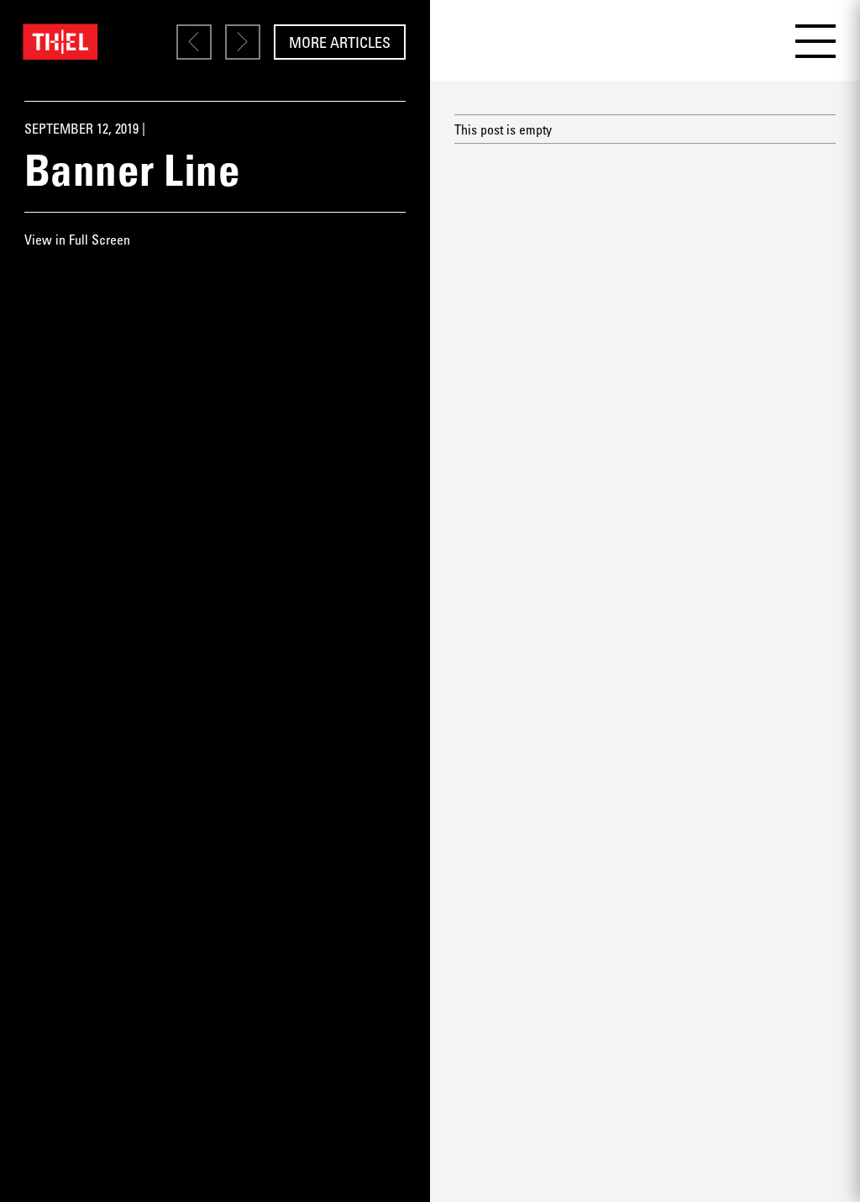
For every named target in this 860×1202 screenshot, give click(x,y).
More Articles (340, 42)
